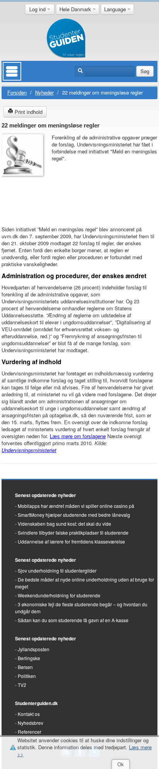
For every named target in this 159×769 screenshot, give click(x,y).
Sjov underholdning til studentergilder (57, 570)
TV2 (22, 684)
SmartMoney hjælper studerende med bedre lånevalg (74, 514)
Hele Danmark (76, 9)
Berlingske (29, 658)
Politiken (27, 676)
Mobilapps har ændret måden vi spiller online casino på (76, 505)
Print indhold (27, 111)
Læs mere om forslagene (78, 436)
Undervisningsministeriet (29, 450)
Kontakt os (29, 714)
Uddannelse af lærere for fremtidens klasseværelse (71, 541)
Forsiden (17, 92)
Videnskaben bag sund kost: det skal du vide (64, 523)
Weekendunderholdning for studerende (59, 595)
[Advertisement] (25, 197)
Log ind (38, 9)
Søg (144, 71)
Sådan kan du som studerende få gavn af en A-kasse (73, 620)
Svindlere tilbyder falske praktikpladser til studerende (73, 532)
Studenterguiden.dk (36, 703)
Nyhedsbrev (30, 722)
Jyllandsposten (33, 649)
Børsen (25, 667)
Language (115, 9)
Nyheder (44, 92)
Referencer (29, 731)
